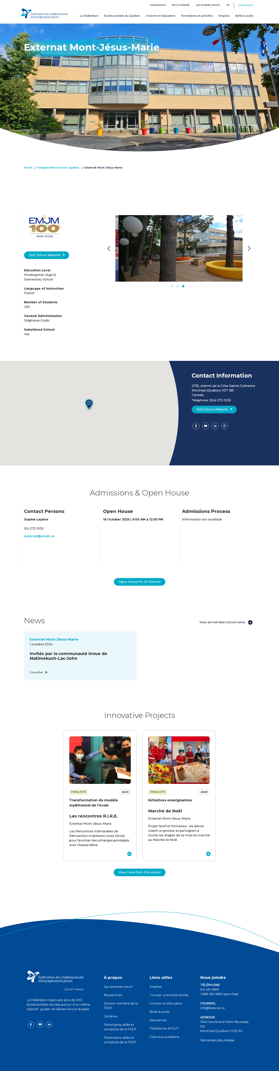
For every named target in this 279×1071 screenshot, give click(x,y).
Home (28, 167)
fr (227, 5)
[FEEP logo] (55, 980)
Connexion (245, 5)
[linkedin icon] (49, 1024)
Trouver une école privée (169, 995)
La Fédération (89, 15)
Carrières (110, 1016)
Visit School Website (44, 255)
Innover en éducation (160, 15)
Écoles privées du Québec (122, 15)
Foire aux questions (164, 1037)
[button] (89, 405)
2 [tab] (178, 286)
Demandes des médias (217, 1040)
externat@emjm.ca (39, 536)
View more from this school (139, 872)
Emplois (224, 15)
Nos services (113, 995)
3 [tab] (183, 286)
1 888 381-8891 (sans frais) (219, 994)
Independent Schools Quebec (58, 167)
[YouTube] (206, 427)
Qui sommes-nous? (208, 5)
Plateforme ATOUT (164, 1028)
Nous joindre (181, 5)
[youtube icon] (40, 1024)
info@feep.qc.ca (212, 1008)
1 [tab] (172, 286)
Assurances (158, 5)
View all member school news (222, 622)
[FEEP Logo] (44, 13)
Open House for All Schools (140, 582)
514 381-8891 (209, 989)
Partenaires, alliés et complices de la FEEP (120, 1027)
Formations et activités (197, 15)
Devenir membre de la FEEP (121, 1006)
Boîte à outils (244, 15)
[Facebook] (196, 427)
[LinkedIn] (215, 427)
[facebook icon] (31, 1024)
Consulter (37, 672)
